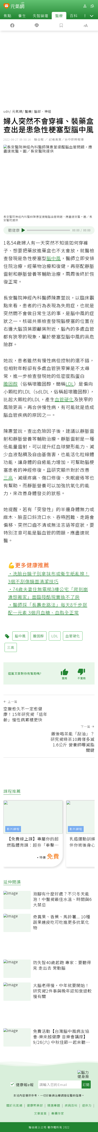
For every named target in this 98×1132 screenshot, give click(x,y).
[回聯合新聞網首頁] (6, 6)
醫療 (59, 15)
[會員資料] (85, 6)
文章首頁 (40, 1113)
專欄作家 (57, 1113)
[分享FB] (12, 25)
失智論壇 (40, 15)
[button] (91, 16)
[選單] (92, 6)
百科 (73, 15)
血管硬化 (64, 399)
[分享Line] (37, 25)
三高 (8, 477)
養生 (22, 15)
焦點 (7, 15)
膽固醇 (10, 383)
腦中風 (53, 258)
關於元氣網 (14, 1105)
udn (6, 111)
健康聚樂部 (35, 1105)
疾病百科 (71, 1105)
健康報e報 (25, 1084)
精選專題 (53, 1105)
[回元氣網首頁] (17, 5)
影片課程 (13, 829)
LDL (70, 383)
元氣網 (17, 111)
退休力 (87, 1105)
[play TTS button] (23, 230)
